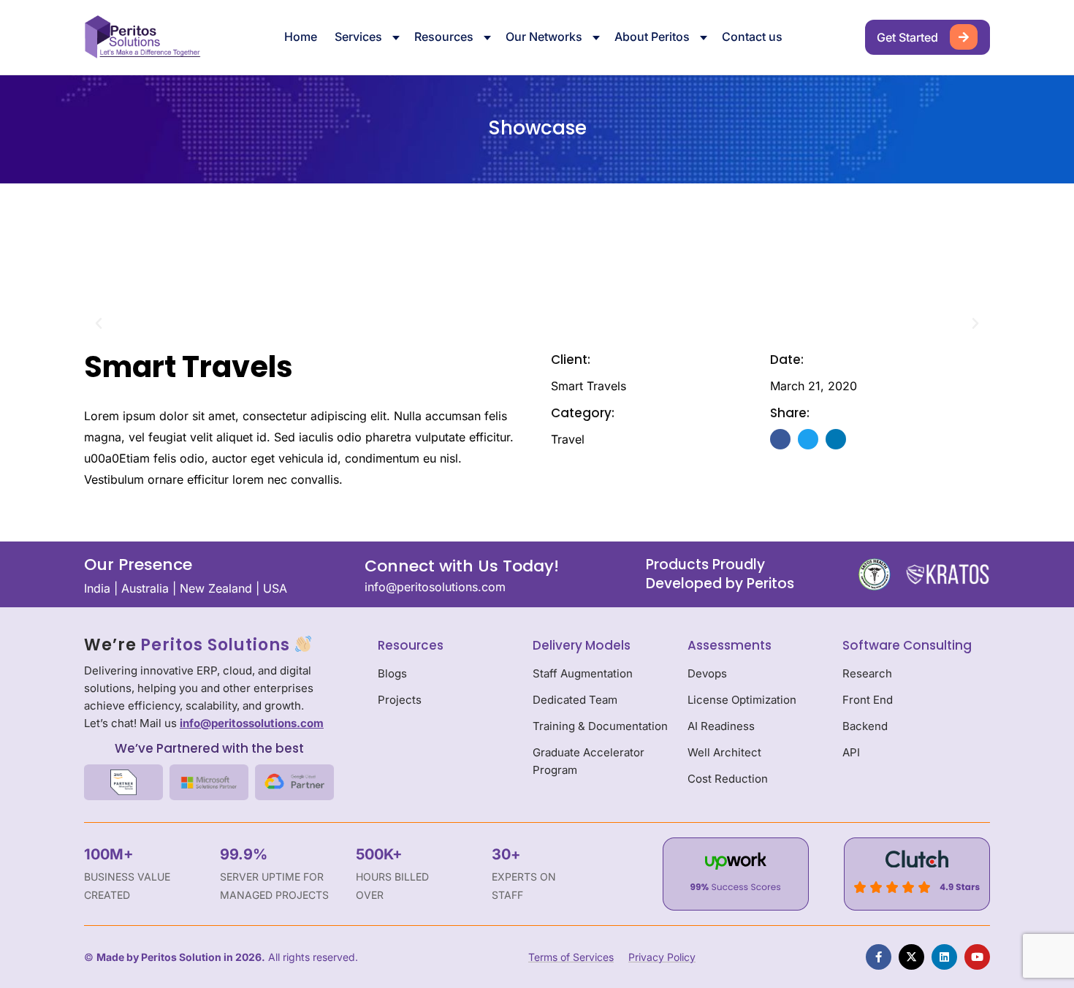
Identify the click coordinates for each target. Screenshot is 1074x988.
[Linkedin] (944, 957)
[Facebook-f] (878, 957)
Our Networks (544, 36)
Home (300, 36)
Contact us (752, 36)
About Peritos (652, 36)
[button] (98, 323)
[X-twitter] (911, 957)
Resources (443, 36)
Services (358, 36)
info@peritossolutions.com (252, 723)
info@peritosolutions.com (435, 587)
